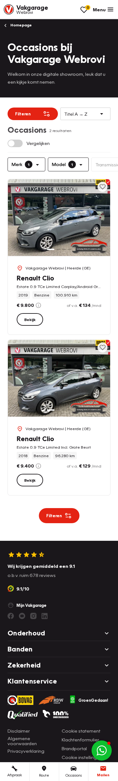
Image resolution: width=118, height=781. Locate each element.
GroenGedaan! (93, 700)
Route (44, 775)
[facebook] (11, 616)
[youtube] (22, 616)
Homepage (20, 25)
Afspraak (14, 775)
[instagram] (33, 616)
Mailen (103, 775)
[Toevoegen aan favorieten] (103, 187)
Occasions (73, 775)
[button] (102, 750)
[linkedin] (45, 616)
